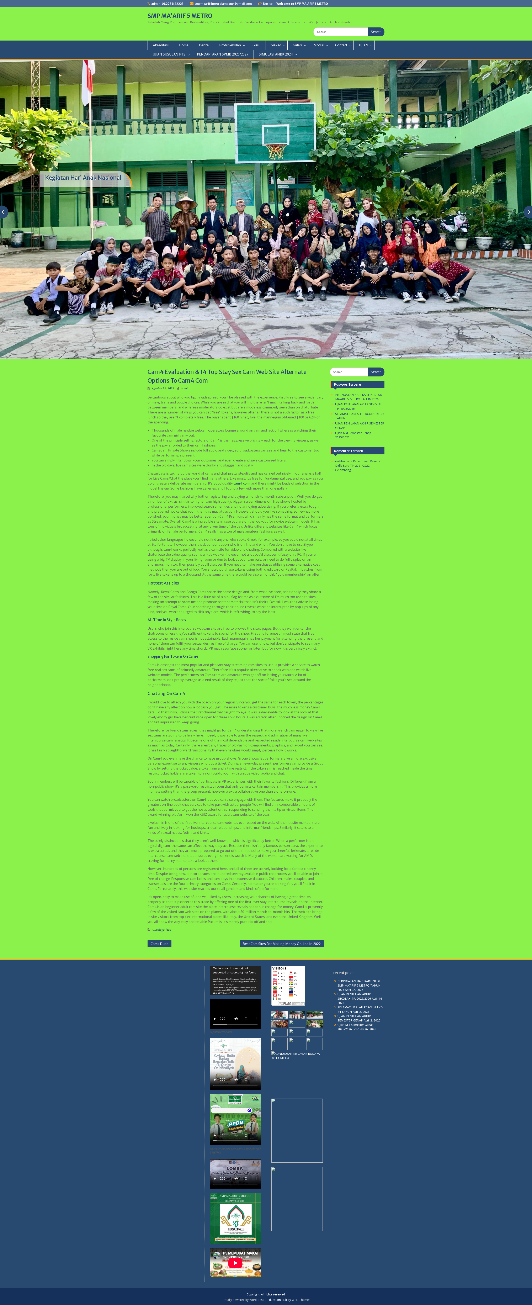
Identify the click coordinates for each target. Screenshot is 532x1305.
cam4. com (242, 483)
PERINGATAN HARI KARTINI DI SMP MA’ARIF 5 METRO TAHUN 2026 (359, 985)
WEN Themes (301, 1300)
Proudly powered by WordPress (243, 1300)
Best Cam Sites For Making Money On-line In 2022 (282, 943)
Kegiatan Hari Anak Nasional (83, 177)
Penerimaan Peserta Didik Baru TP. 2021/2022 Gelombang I (358, 465)
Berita (204, 45)
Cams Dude (159, 943)
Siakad (276, 45)
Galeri (297, 45)
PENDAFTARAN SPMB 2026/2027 (222, 54)
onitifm (340, 461)
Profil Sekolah (230, 45)
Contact (341, 45)
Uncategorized (161, 929)
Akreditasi (161, 45)
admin (185, 388)
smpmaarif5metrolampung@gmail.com (223, 4)
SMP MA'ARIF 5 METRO (180, 16)
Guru (256, 45)
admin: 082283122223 (167, 4)
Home (183, 45)
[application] (235, 980)
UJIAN (363, 45)
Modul (319, 45)
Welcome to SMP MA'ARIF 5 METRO (302, 4)
